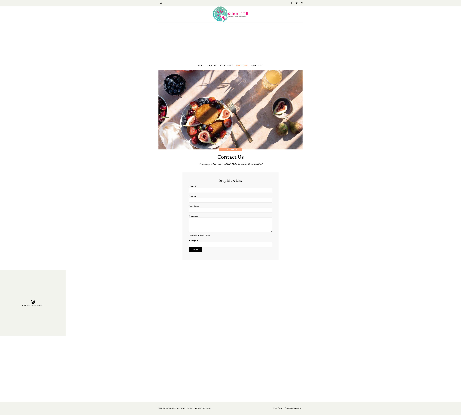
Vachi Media (207, 408)
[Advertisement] (230, 43)
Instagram (302, 3)
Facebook (293, 3)
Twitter (298, 3)
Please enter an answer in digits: (199, 235)
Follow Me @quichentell (32, 305)
